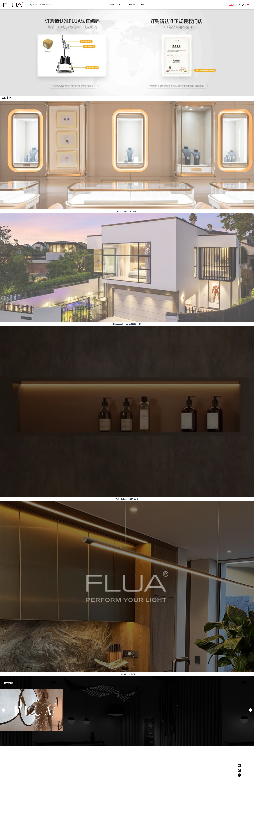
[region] (127, 52)
